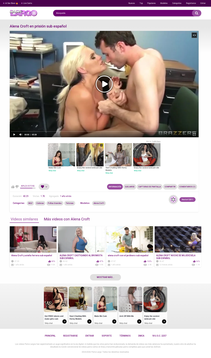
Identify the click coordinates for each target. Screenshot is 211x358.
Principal (50, 336)
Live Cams (27, 3)
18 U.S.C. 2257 (159, 336)
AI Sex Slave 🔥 (11, 3)
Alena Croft (99, 203)
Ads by (153, 141)
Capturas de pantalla (149, 187)
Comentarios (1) (187, 187)
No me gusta (17, 186)
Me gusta (13, 186)
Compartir (170, 187)
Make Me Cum (55, 168)
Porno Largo (96, 352)
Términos (125, 336)
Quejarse (130, 187)
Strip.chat (52, 170)
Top (141, 3)
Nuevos (132, 3)
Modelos (164, 3)
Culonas (40, 203)
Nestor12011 (187, 199)
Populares (151, 3)
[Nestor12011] (173, 199)
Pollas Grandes (55, 203)
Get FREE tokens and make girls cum (54, 317)
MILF (30, 203)
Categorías (176, 3)
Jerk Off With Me (126, 316)
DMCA (141, 336)
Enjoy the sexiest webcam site (89, 168)
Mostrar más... (105, 277)
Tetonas (70, 203)
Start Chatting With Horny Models (116, 169)
